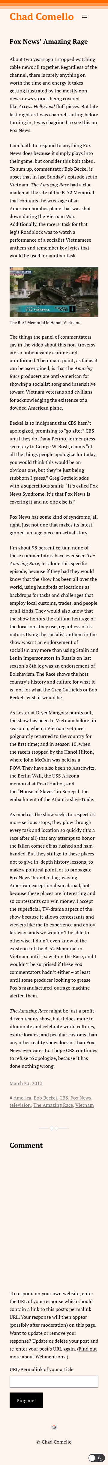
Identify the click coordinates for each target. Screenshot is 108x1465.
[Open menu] (84, 16)
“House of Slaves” (36, 791)
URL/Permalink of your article (42, 1369)
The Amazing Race (53, 1105)
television (20, 1105)
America (22, 1097)
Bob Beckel (45, 1097)
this (86, 122)
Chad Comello (42, 16)
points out (80, 712)
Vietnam (84, 1105)
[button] (96, 1458)
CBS (63, 1097)
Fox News (80, 1097)
